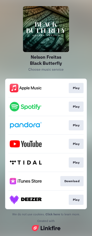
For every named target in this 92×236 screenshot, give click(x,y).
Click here (52, 214)
